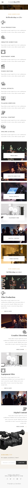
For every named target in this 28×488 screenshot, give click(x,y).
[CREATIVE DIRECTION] (14, 171)
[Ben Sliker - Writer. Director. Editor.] (14, 2)
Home (9, 6)
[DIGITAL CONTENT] (14, 233)
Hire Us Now (8, 311)
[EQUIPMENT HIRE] (14, 213)
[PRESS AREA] (14, 150)
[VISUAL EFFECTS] (14, 191)
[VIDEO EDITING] (14, 254)
